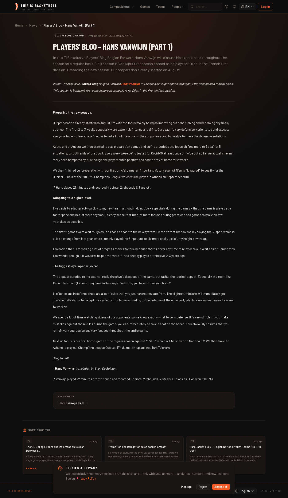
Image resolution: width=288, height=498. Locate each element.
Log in (265, 6)
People (176, 6)
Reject (203, 487)
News (33, 25)
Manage (186, 487)
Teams (161, 6)
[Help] (226, 7)
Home (19, 25)
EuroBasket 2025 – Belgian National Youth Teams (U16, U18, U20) (225, 448)
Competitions (120, 6)
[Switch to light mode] (234, 7)
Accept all (220, 487)
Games (145, 6)
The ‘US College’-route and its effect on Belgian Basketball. (55, 448)
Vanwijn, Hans (72, 403)
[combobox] (248, 6)
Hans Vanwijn (130, 84)
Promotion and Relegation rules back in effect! (137, 446)
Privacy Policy (86, 478)
